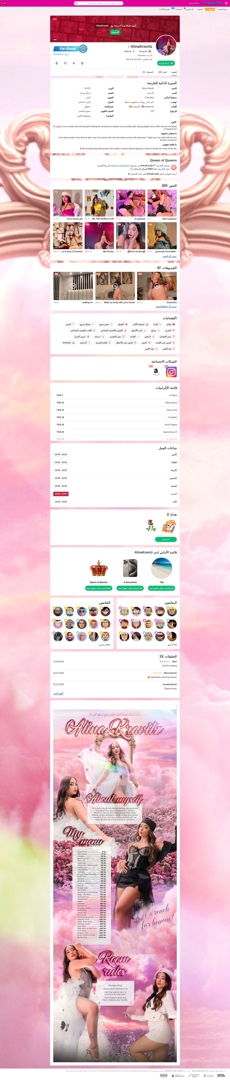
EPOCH (180, 1071)
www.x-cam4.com (198, 1071)
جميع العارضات (222, 9)
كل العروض (189, 9)
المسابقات (178, 9)
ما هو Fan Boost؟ (61, 54)
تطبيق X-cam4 (164, 9)
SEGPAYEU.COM (170, 1071)
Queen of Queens (120, 166)
